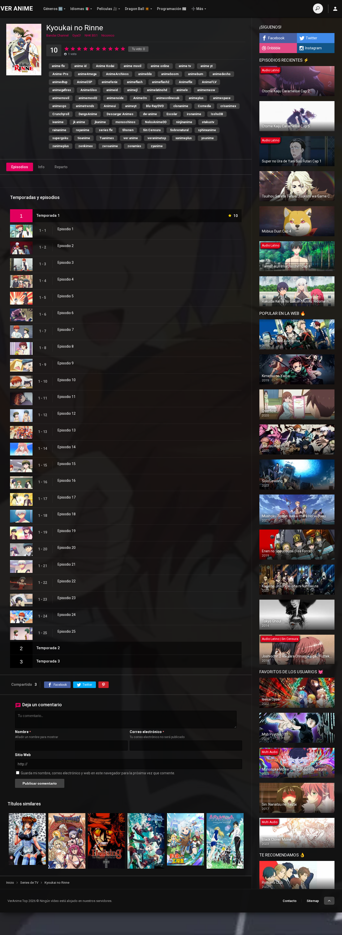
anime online (160, 66)
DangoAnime (88, 114)
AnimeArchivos (117, 74)
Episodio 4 (66, 279)
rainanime (59, 130)
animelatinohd (157, 90)
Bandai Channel (57, 35)
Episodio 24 (67, 615)
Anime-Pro (60, 74)
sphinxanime (207, 130)
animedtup (59, 82)
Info (41, 167)
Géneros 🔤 (53, 9)
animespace (222, 98)
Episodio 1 (66, 229)
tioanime (84, 138)
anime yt (207, 66)
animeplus (196, 98)
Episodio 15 (67, 464)
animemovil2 (88, 98)
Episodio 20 (67, 548)
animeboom (170, 74)
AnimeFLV (209, 82)
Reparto (61, 167)
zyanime (157, 146)
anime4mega (87, 74)
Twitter (311, 38)
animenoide (115, 98)
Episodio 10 (67, 380)
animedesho (222, 74)
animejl (132, 90)
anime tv (185, 66)
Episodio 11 (67, 397)
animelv (182, 90)
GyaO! (76, 35)
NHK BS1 (91, 35)
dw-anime (150, 114)
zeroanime (110, 146)
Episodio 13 (67, 430)
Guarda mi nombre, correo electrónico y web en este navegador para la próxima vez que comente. (98, 773)
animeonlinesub (167, 98)
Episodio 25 (67, 631)
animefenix (109, 82)
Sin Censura (151, 130)
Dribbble (273, 48)
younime (207, 138)
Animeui (110, 106)
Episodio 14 (67, 447)
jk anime (79, 122)
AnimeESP (84, 82)
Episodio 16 (67, 481)
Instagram (313, 48)
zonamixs (134, 146)
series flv (106, 130)
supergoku (60, 138)
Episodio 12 (67, 413)
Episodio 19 (67, 531)
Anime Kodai (105, 66)
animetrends (85, 106)
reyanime (82, 130)
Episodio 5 (66, 296)
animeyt (130, 106)
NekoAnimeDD (155, 122)
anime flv (58, 66)
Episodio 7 (66, 330)
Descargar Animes (120, 114)
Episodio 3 (66, 263)
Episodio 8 (66, 346)
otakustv (208, 122)
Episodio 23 (67, 598)
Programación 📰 (171, 9)
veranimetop (156, 138)
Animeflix (185, 82)
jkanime (100, 122)
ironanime (194, 114)
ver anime (130, 138)
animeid (112, 90)
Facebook (276, 38)
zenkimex (85, 146)
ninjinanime (184, 122)
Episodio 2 (66, 246)
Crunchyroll (60, 114)
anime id (80, 66)
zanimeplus (60, 146)
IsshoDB (217, 114)
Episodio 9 (66, 363)
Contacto (289, 901)
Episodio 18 (67, 514)
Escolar (171, 114)
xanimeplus (184, 138)
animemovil (60, 98)
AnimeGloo (88, 90)
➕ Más (197, 9)
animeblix (145, 74)
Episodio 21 (67, 564)
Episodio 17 (67, 497)
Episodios (19, 167)
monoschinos (125, 122)
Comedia (204, 106)
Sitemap (313, 901)
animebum (195, 74)
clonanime (180, 106)
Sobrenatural (179, 130)
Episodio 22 (67, 581)
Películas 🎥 (107, 9)
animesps (59, 106)
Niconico (107, 35)
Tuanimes (107, 138)
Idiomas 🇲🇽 (79, 9)
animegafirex (61, 90)
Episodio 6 (66, 313)
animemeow (206, 90)
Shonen (127, 130)
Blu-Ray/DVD (155, 106)
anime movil (132, 66)
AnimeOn (140, 98)
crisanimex (228, 106)
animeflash (134, 82)
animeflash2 (160, 82)
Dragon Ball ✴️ (137, 9)
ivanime (58, 122)
